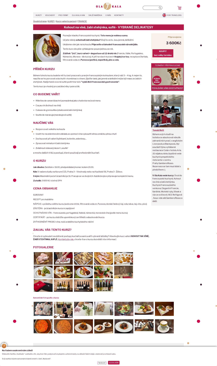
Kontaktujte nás (66, 239)
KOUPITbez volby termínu (163, 53)
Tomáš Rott (158, 130)
